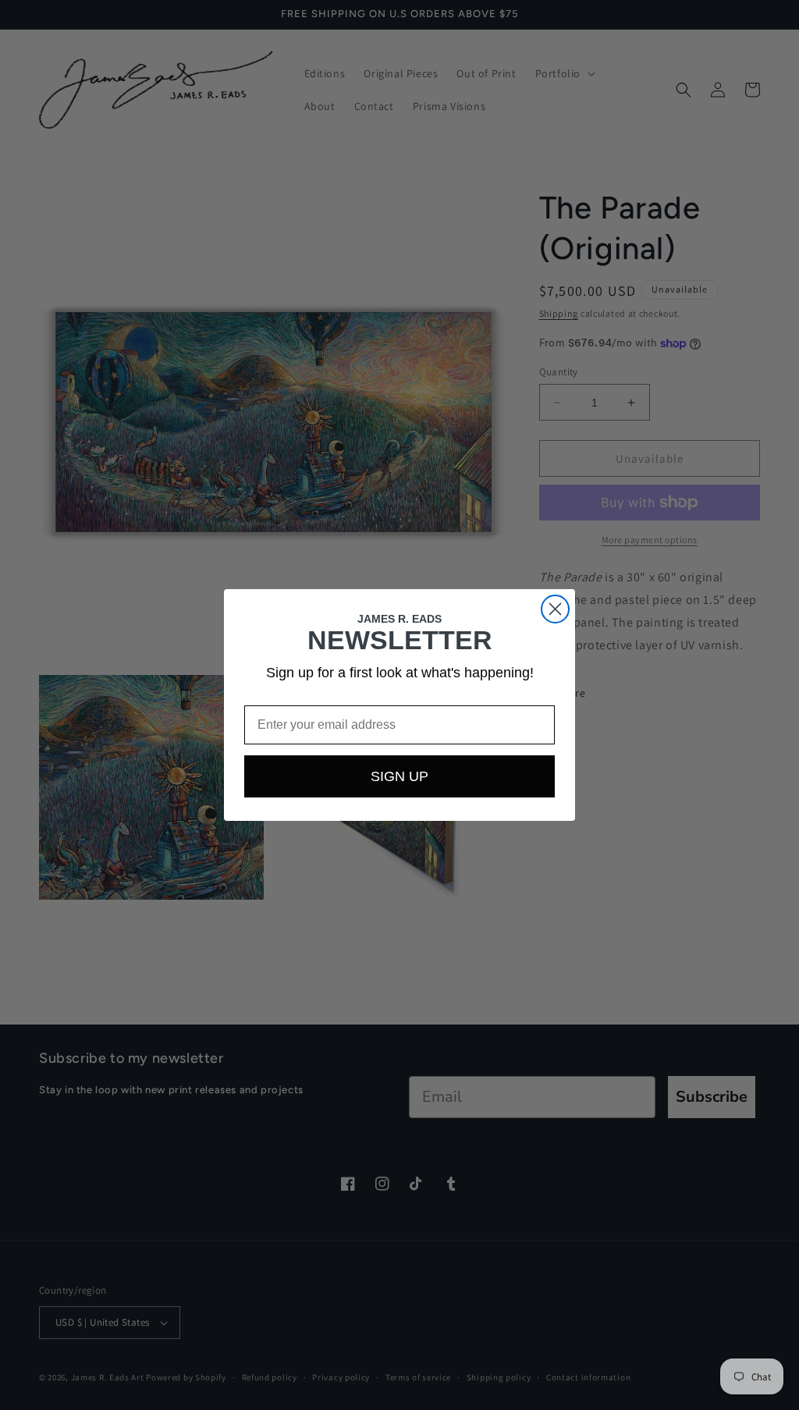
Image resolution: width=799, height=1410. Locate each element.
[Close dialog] (555, 609)
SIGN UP (399, 776)
